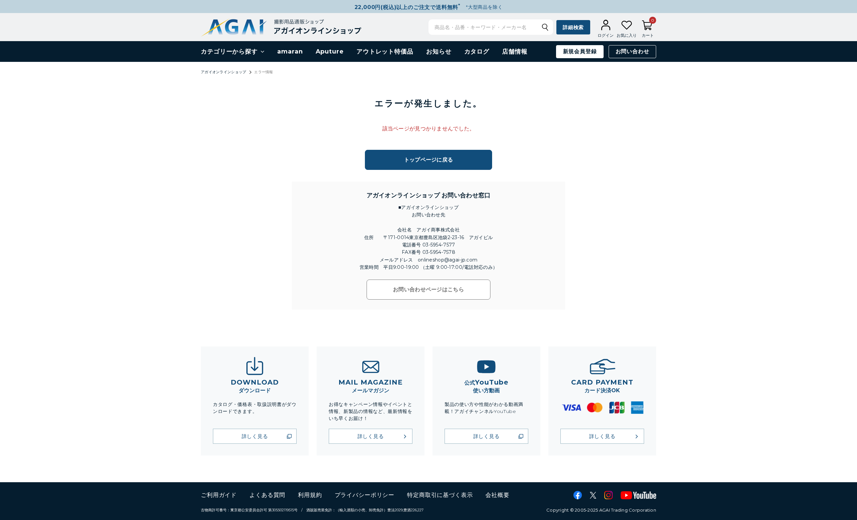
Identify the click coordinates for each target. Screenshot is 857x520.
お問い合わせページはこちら (428, 289)
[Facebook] (577, 495)
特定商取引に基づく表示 (440, 495)
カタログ (477, 51)
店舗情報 (515, 51)
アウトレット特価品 (385, 51)
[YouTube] (638, 495)
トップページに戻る (428, 160)
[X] (593, 495)
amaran (290, 51)
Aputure (330, 51)
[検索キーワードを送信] (545, 27)
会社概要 (497, 495)
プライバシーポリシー (365, 495)
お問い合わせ (632, 51)
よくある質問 (267, 495)
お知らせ (439, 51)
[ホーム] (281, 26)
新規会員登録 (580, 51)
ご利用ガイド (219, 495)
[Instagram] (608, 495)
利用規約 (310, 495)
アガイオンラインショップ (223, 72)
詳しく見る (255, 436)
